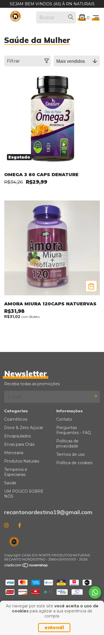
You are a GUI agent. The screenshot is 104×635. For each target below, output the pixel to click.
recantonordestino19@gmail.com (48, 512)
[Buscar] (70, 17)
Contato (64, 419)
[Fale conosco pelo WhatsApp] (95, 592)
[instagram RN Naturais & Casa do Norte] (6, 525)
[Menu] (96, 18)
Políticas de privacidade (67, 443)
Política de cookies (74, 462)
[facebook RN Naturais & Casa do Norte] (19, 525)
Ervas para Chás (19, 444)
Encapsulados (17, 435)
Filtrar (13, 61)
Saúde (10, 482)
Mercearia (13, 452)
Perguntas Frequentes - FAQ (73, 430)
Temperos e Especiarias (15, 472)
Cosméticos (15, 419)
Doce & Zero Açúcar (23, 427)
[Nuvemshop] (26, 566)
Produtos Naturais (21, 461)
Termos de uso (70, 454)
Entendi (54, 627)
